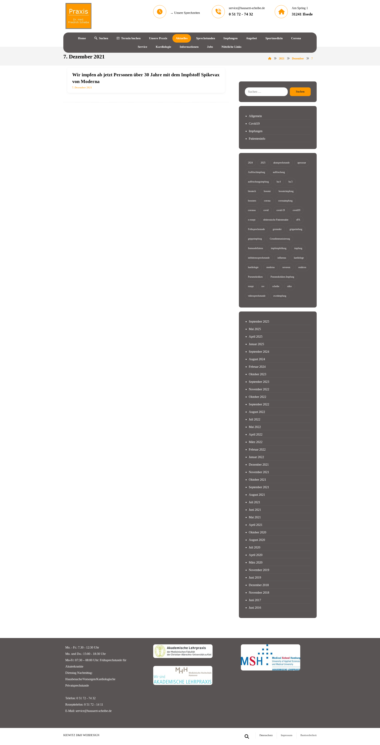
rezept (251, 286)
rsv (262, 286)
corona (267, 200)
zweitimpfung (279, 295)
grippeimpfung (255, 238)
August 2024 (257, 359)
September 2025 (259, 321)
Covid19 (254, 123)
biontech (252, 191)
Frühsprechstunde (256, 229)
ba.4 (279, 181)
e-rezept (251, 219)
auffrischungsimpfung (258, 181)
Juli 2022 (254, 419)
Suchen (300, 91)
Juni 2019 (255, 577)
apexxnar (301, 162)
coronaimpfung (285, 200)
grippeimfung (296, 229)
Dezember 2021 (259, 464)
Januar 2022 (256, 457)
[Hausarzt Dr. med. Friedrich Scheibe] (78, 16)
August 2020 (257, 540)
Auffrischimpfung (256, 172)
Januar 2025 (256, 344)
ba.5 (291, 181)
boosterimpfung (286, 191)
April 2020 (255, 555)
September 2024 (259, 351)
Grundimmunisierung (280, 238)
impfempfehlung (278, 248)
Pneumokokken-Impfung (282, 276)
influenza (281, 257)
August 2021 (257, 494)
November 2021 (259, 472)
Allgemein (255, 116)
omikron (302, 267)
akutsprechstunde (281, 162)
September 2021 (259, 487)
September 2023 (259, 381)
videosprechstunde (256, 295)
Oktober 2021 (257, 479)
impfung (298, 248)
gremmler (277, 229)
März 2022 (255, 442)
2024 (250, 162)
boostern (252, 200)
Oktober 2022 (257, 396)
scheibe (275, 286)
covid (266, 210)
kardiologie (253, 267)
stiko (289, 286)
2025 (263, 162)
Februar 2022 (257, 449)
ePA (298, 219)
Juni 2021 (255, 509)
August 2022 (257, 412)
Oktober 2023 (257, 374)
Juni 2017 (255, 600)
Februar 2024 (257, 366)
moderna (270, 267)
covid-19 (280, 210)
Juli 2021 (254, 502)
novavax (286, 267)
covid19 (296, 210)
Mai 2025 (255, 329)
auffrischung (279, 172)
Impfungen (255, 131)
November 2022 (259, 389)
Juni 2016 (255, 607)
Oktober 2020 (257, 532)
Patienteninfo (257, 138)
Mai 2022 (255, 427)
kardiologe (299, 257)
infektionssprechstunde (259, 257)
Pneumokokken (255, 276)
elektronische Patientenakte (275, 219)
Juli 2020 (254, 547)
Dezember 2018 (259, 585)
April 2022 (255, 434)
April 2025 (255, 336)
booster (267, 191)
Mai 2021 (255, 517)
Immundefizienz (255, 248)
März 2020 (255, 562)
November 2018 (259, 592)
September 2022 (259, 404)
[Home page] (269, 58)
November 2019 (259, 570)
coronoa (252, 210)
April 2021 (255, 524)
